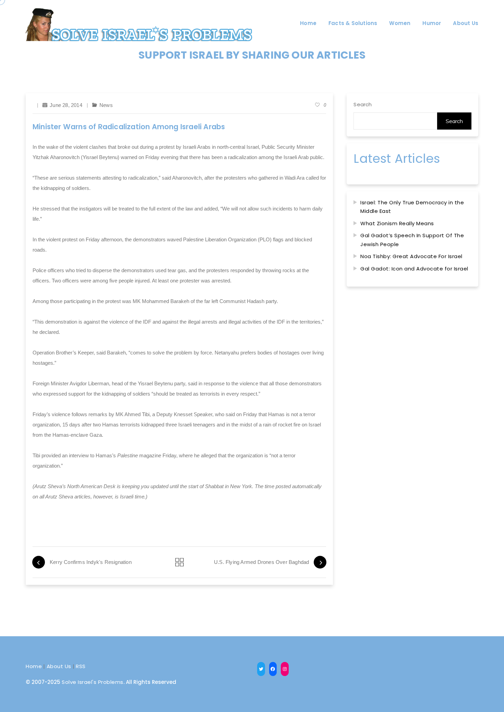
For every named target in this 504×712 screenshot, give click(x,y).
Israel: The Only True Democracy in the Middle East (412, 207)
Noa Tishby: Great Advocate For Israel (411, 256)
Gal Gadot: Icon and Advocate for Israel (414, 268)
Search (362, 104)
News (106, 105)
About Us (59, 666)
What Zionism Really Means (397, 223)
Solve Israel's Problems (92, 682)
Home (34, 666)
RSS (81, 666)
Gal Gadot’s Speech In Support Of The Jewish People (412, 240)
